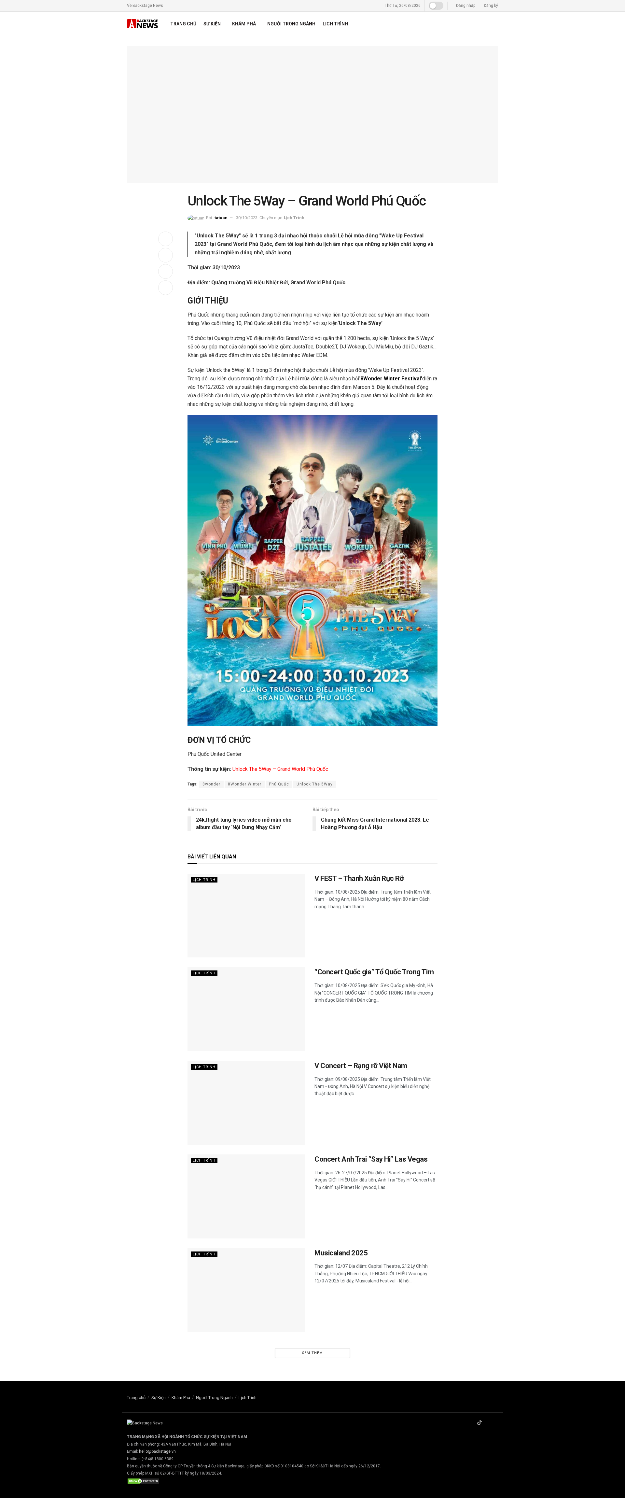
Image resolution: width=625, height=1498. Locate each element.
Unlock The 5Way (315, 784)
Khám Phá (244, 23)
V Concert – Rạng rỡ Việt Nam (360, 1066)
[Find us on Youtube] (496, 1423)
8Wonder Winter (244, 784)
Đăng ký (490, 5)
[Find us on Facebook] (471, 1423)
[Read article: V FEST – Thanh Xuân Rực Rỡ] (246, 915)
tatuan (221, 217)
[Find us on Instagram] (488, 1423)
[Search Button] (495, 24)
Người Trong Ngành (291, 23)
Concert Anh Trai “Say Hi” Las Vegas (371, 1159)
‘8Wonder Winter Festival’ (390, 378)
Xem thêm (312, 1353)
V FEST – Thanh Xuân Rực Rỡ (359, 878)
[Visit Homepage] (143, 24)
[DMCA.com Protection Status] (143, 1480)
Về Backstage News (145, 5)
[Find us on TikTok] (479, 1423)
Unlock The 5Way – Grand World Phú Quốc (280, 769)
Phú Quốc (279, 784)
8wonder (211, 784)
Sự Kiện (212, 23)
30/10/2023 (246, 217)
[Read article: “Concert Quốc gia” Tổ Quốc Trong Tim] (246, 1009)
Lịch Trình (335, 23)
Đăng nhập (465, 5)
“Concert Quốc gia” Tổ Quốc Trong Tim (374, 972)
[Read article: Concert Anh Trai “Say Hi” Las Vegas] (246, 1196)
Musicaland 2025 (341, 1253)
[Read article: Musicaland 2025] (246, 1290)
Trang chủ (183, 23)
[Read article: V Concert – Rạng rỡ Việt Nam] (246, 1103)
